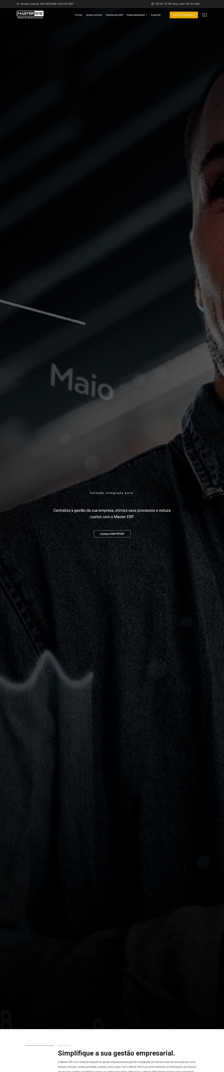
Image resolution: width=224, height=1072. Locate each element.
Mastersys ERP (114, 14)
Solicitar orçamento (184, 15)
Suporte (156, 14)
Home (78, 14)
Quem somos (94, 14)
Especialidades (136, 14)
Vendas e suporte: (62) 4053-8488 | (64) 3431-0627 (47, 3)
